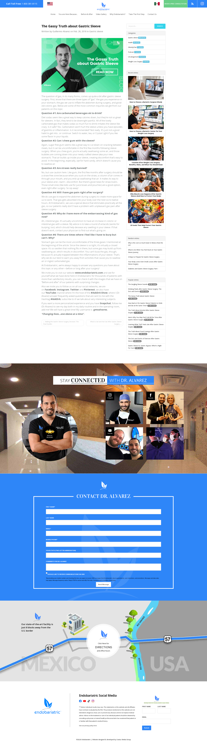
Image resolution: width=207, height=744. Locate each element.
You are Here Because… (68, 14)
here (95, 726)
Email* (48, 529)
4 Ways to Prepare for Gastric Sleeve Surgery (143, 257)
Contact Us (152, 14)
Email (144, 717)
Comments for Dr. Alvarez (56, 561)
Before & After (87, 14)
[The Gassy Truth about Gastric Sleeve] (82, 65)
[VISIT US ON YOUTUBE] (124, 443)
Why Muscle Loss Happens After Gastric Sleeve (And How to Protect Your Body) (146, 195)
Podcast (131, 52)
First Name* (50, 507)
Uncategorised (133, 57)
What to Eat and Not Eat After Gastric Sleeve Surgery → (106, 323)
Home (53, 14)
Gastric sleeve (133, 38)
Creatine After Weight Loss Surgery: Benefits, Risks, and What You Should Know (146, 163)
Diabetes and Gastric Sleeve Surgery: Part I (143, 269)
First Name (146, 706)
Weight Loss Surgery (135, 62)
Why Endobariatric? (117, 14)
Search (160, 26)
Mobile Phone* (51, 540)
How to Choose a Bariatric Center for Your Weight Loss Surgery (146, 132)
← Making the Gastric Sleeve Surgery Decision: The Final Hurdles (61, 323)
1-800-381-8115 (29, 3)
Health (130, 42)
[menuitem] (53, 14)
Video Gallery (101, 14)
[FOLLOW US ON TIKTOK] (165, 443)
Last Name (50, 518)
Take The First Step (136, 14)
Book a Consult (176, 4)
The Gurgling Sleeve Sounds (137, 284)
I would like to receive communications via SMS (66, 574)
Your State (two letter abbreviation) (61, 550)
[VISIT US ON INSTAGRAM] (124, 408)
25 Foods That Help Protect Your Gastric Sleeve (145, 226)
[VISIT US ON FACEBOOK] (165, 408)
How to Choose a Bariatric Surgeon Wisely (146, 102)
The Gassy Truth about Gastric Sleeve (141, 296)
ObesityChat (132, 47)
